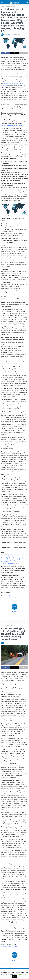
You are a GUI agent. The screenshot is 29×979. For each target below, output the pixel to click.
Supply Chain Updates (10, 6)
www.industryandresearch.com (14, 598)
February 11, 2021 (16, 34)
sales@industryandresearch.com (15, 596)
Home (2, 6)
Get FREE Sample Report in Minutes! (11, 125)
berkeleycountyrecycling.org (9, 946)
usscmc (8, 34)
